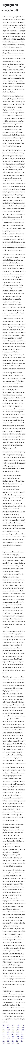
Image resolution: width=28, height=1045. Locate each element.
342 (13, 1038)
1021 (17, 1032)
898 (3, 1027)
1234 (8, 1038)
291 (13, 1029)
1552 (17, 1034)
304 (23, 1029)
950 (21, 1041)
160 (13, 1036)
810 (3, 1025)
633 (18, 1043)
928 (18, 1038)
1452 (13, 1027)
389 (3, 1032)
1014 (4, 1043)
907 (3, 1034)
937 (13, 1025)
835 (8, 1027)
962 (12, 1041)
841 (13, 1043)
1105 (23, 1025)
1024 (23, 1027)
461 (3, 1029)
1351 (8, 1025)
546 (3, 1041)
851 (9, 1036)
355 (8, 1034)
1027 (8, 1029)
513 (8, 1032)
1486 (18, 1027)
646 (12, 1034)
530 (17, 1041)
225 (3, 1038)
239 (8, 1041)
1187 (18, 1029)
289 (18, 1036)
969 (12, 1032)
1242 (18, 1025)
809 (22, 1036)
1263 (4, 1036)
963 (22, 1034)
